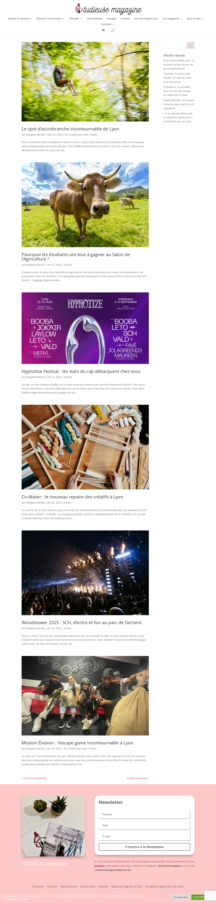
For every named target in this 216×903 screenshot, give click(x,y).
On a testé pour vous (76, 134)
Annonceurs (88, 886)
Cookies (105, 886)
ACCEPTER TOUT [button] (201, 897)
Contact (52, 886)
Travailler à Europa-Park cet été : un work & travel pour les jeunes (177, 77)
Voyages (111, 18)
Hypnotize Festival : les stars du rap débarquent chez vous (81, 371)
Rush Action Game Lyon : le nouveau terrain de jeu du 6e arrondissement (178, 64)
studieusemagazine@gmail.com (113, 869)
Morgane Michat (35, 134)
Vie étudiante (94, 18)
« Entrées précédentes (34, 778)
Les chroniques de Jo (146, 18)
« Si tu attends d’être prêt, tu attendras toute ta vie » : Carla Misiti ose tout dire (178, 117)
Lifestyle (74, 18)
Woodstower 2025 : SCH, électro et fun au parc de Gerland (81, 622)
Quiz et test (193, 18)
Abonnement (69, 886)
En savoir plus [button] (181, 897)
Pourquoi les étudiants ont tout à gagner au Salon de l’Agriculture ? (76, 256)
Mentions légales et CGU (128, 886)
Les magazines (171, 18)
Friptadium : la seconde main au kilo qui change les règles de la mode (177, 91)
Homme (125, 18)
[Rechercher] (190, 45)
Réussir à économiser (49, 18)
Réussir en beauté (18, 18)
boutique (99, 865)
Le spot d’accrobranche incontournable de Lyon (70, 129)
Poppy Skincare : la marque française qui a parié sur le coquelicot (178, 104)
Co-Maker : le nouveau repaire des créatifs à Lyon (72, 497)
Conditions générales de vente (164, 886)
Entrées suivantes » (138, 778)
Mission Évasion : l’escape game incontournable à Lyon (77, 743)
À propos (106, 24)
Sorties (94, 134)
